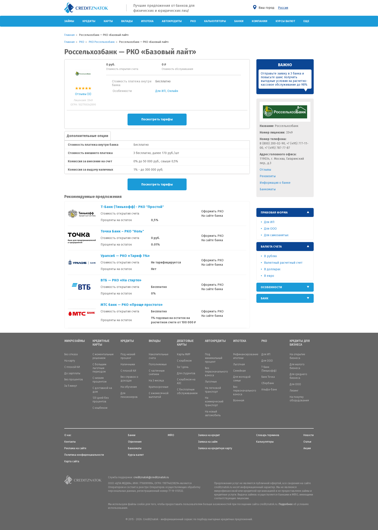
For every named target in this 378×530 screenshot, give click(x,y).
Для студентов (186, 373)
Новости (308, 435)
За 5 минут (70, 385)
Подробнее (286, 504)
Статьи (307, 441)
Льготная (239, 364)
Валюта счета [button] (271, 246)
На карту (69, 360)
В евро (269, 276)
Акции (307, 448)
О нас (67, 435)
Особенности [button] (271, 287)
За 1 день (182, 367)
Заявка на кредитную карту (215, 448)
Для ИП (160, 91)
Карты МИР (183, 354)
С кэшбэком (184, 360)
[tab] (285, 212)
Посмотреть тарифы (157, 119)
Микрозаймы (74, 341)
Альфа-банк (269, 389)
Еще (306, 21)
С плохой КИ (72, 367)
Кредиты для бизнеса (300, 342)
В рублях (270, 256)
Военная (238, 400)
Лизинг (294, 390)
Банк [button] (264, 298)
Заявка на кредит (209, 435)
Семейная (239, 370)
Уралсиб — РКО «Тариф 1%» (125, 256)
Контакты (70, 441)
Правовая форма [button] (274, 212)
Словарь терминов (267, 435)
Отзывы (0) (83, 94)
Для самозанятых (276, 235)
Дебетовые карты (185, 342)
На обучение (129, 386)
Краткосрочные (158, 386)
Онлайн (172, 91)
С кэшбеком (100, 407)
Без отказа (71, 354)
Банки (238, 21)
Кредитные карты (101, 342)
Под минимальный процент (213, 358)
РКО (193, 21)
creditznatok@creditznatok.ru (151, 477)
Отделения (135, 441)
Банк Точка (268, 376)
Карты (108, 21)
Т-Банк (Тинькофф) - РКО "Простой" (132, 207)
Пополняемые (158, 364)
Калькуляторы (215, 21)
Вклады (127, 21)
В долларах (272, 269)
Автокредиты (172, 21)
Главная (69, 34)
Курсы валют (285, 21)
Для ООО (270, 228)
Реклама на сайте (75, 448)
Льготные (211, 381)
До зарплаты (72, 373)
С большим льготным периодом (99, 368)
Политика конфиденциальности (84, 454)
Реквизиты (268, 176)
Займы (69, 21)
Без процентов (73, 379)
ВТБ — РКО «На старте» (121, 280)
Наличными (128, 364)
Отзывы (265, 169)
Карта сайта (71, 461)
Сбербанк (267, 383)
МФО (171, 435)
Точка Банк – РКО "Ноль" (122, 231)
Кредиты (88, 21)
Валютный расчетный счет (283, 263)
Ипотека (147, 21)
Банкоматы (268, 189)
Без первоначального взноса (216, 372)
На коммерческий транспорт (214, 401)
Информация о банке (275, 183)
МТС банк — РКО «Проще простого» (132, 305)
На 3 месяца (156, 380)
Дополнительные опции (87, 136)
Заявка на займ (207, 441)
